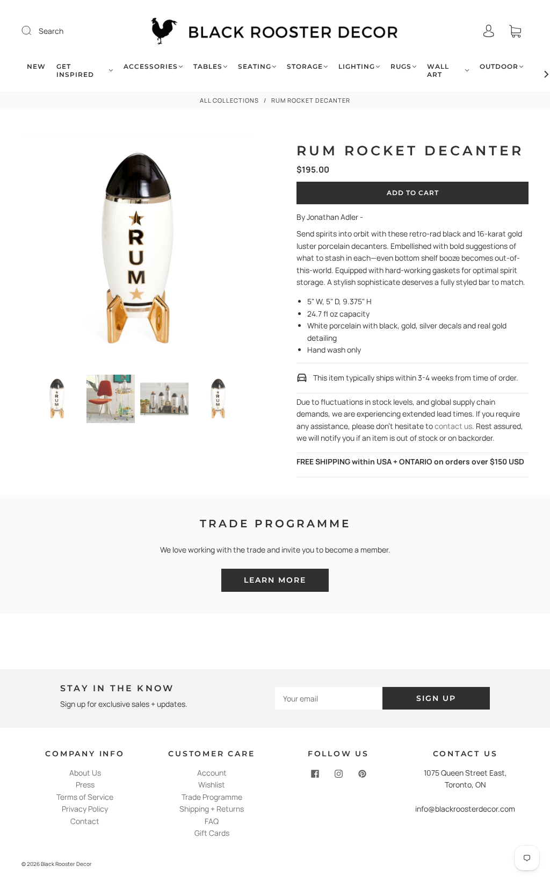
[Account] (489, 31)
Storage (305, 66)
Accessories (151, 66)
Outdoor (499, 66)
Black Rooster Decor (66, 864)
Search (51, 31)
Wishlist (211, 784)
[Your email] (328, 698)
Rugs (400, 66)
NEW (36, 66)
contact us (453, 426)
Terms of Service (84, 797)
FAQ (212, 821)
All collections (229, 100)
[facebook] (315, 773)
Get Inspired (75, 70)
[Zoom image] (137, 252)
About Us (85, 773)
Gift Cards (211, 833)
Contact (84, 821)
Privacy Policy (85, 809)
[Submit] (33, 30)
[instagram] (338, 773)
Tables (207, 66)
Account (212, 773)
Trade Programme (212, 797)
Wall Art (438, 70)
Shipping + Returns (211, 809)
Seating (254, 66)
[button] (44, 252)
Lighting (356, 66)
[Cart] (515, 31)
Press (85, 784)
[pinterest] (362, 773)
